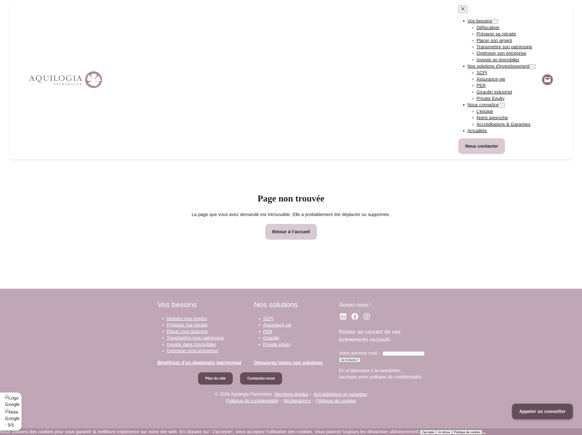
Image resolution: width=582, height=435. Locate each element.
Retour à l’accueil (291, 231)
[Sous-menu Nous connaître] (501, 105)
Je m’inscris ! (350, 360)
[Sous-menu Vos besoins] (495, 21)
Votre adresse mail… (360, 352)
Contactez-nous (261, 378)
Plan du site (215, 378)
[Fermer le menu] (462, 9)
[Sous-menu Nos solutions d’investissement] (532, 66)
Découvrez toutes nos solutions (288, 362)
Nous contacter (481, 146)
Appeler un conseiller (542, 411)
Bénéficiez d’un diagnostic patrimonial (199, 362)
